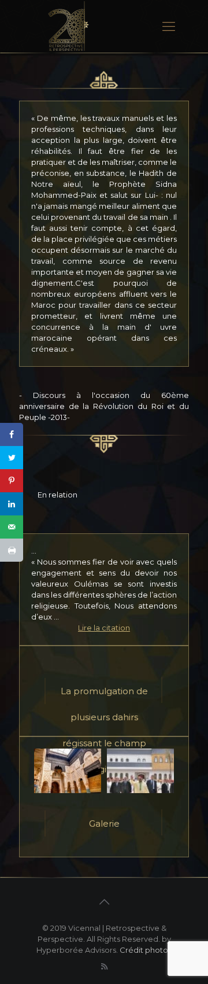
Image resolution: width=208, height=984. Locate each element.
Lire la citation (104, 627)
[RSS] (104, 966)
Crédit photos (146, 949)
